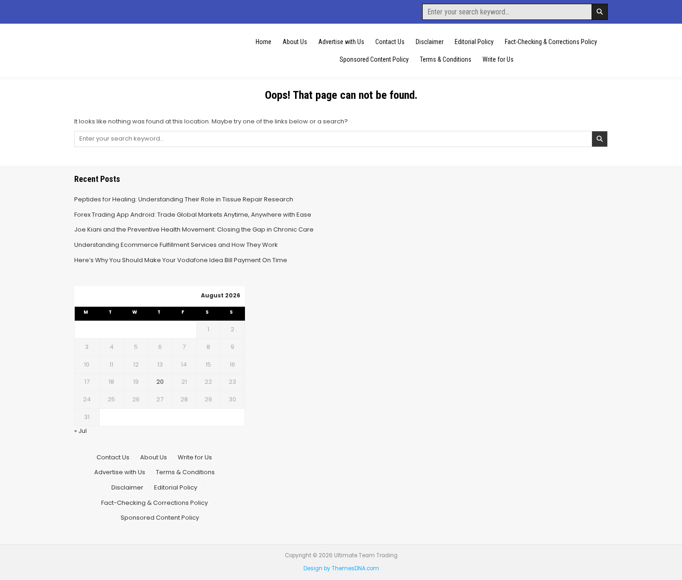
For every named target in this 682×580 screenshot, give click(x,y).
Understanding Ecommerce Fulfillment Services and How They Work (176, 244)
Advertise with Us (341, 41)
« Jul (80, 430)
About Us (295, 41)
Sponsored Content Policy (374, 59)
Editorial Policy (474, 41)
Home (263, 41)
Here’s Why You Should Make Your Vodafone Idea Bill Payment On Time (180, 260)
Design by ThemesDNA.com (341, 568)
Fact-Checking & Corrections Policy (551, 41)
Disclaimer (430, 41)
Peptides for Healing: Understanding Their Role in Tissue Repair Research (183, 199)
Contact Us (390, 41)
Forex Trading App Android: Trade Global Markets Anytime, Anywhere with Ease (192, 214)
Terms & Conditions (445, 59)
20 (160, 381)
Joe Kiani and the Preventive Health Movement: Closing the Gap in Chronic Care (194, 229)
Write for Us (498, 59)
